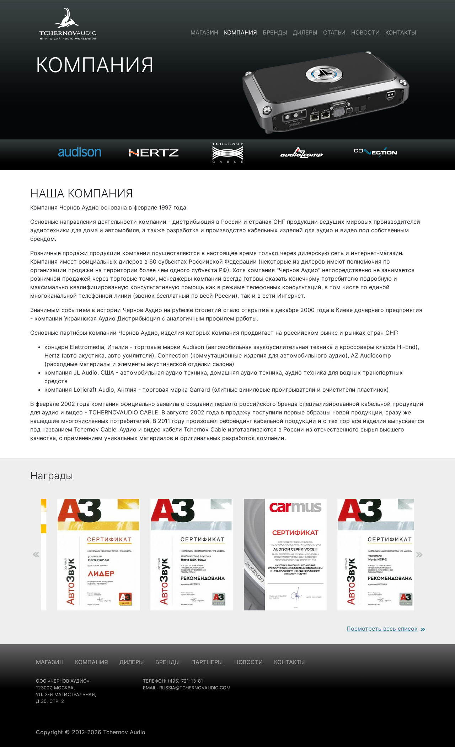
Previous (24, 554)
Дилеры (305, 32)
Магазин (204, 32)
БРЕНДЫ (167, 662)
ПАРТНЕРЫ (207, 662)
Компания (240, 32)
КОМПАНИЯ (91, 662)
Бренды (275, 32)
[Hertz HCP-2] (368, 554)
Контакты (400, 32)
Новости (365, 32)
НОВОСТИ (248, 662)
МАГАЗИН (50, 662)
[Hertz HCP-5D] (87, 554)
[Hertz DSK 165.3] (181, 554)
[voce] (274, 554)
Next (430, 554)
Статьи (334, 32)
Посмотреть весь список (382, 628)
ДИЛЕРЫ (131, 662)
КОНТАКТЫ (289, 662)
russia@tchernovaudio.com (194, 687)
